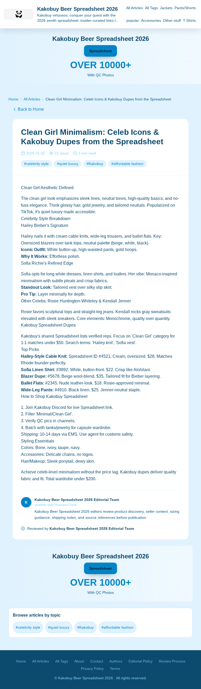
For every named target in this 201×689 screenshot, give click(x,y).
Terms (115, 668)
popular (132, 20)
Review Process (172, 661)
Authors (115, 661)
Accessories (151, 20)
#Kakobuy (95, 164)
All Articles (134, 8)
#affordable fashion (127, 164)
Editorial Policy (141, 661)
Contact (96, 661)
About (79, 661)
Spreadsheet (100, 51)
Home (13, 99)
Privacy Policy (92, 668)
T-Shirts (189, 20)
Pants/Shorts (185, 8)
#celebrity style (36, 164)
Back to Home (31, 109)
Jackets (166, 8)
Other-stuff (172, 20)
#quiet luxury (67, 164)
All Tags (151, 8)
